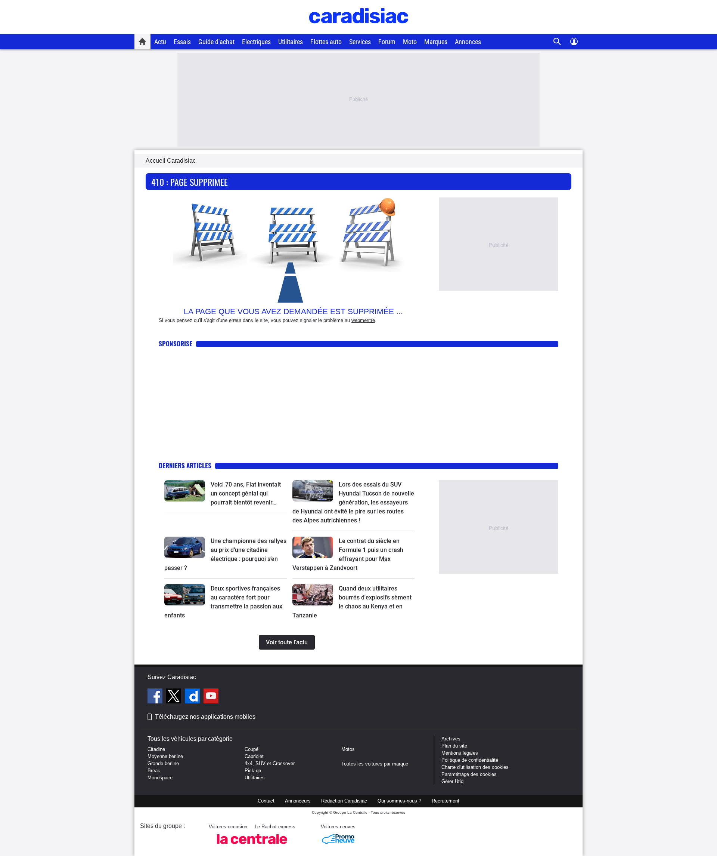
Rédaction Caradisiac (344, 801)
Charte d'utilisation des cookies (475, 767)
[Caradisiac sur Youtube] (211, 697)
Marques (435, 42)
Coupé (251, 749)
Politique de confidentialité (469, 760)
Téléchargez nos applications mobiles (205, 717)
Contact (266, 801)
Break (154, 770)
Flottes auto (326, 42)
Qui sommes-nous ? (399, 801)
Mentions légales (459, 753)
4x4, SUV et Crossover (270, 763)
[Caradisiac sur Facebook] (156, 697)
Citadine (156, 749)
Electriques (256, 42)
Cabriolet (254, 756)
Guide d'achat (216, 42)
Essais (182, 42)
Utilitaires (290, 42)
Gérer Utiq (452, 781)
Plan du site (454, 746)
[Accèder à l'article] (184, 490)
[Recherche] (557, 41)
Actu (160, 42)
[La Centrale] (252, 846)
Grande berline (163, 763)
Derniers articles (185, 465)
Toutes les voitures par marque (374, 764)
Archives (450, 739)
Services (360, 42)
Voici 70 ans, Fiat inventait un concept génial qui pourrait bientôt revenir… (246, 493)
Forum (386, 42)
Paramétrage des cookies (469, 774)
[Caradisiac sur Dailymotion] (193, 697)
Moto (410, 42)
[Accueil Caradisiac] (142, 41)
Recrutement (445, 801)
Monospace (160, 777)
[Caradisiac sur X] (174, 697)
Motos (348, 749)
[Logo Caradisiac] (358, 30)
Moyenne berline (165, 756)
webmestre (363, 320)
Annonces (468, 42)
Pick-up (253, 770)
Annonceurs (298, 801)
